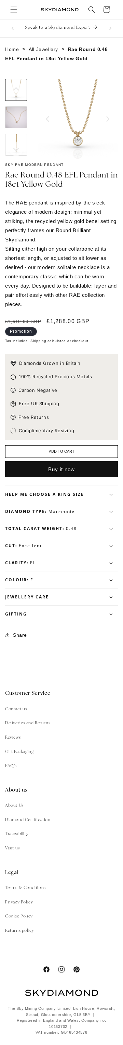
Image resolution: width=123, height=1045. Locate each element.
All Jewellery (43, 49)
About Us (14, 806)
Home (12, 49)
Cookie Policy (19, 916)
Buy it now (61, 469)
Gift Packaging (19, 752)
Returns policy (19, 931)
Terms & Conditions (25, 888)
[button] (13, 9)
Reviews (12, 738)
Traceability (16, 834)
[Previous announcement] (12, 28)
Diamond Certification (28, 820)
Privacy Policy (19, 902)
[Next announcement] (110, 28)
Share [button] (20, 635)
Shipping (38, 341)
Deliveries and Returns (27, 723)
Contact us (16, 709)
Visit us (12, 848)
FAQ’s (11, 766)
